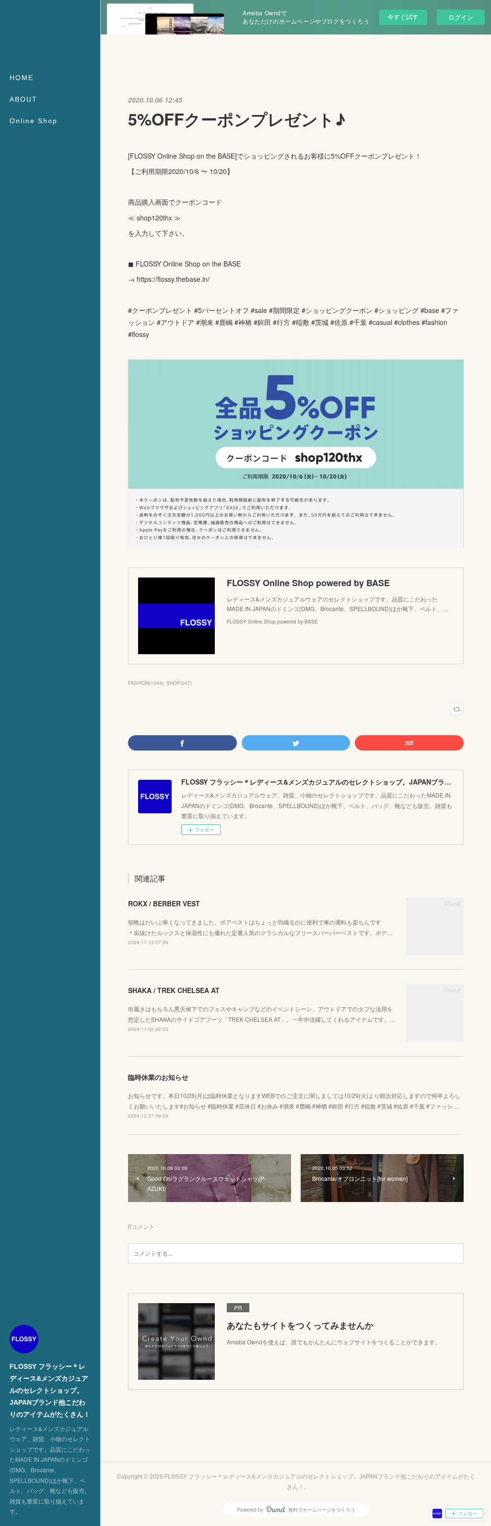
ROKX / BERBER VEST (164, 903)
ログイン (460, 17)
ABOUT (23, 99)
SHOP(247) (179, 683)
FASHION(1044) (146, 683)
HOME (22, 77)
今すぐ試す (403, 16)
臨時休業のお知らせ (158, 1077)
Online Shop (34, 121)
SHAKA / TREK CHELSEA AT (174, 990)
